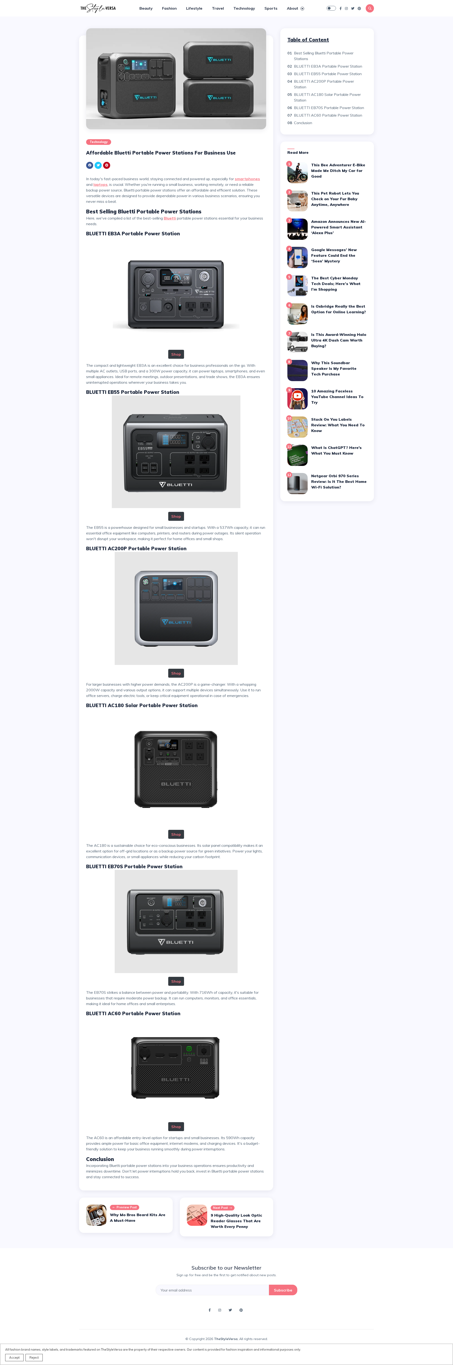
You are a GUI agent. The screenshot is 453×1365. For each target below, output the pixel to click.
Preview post (127, 1207)
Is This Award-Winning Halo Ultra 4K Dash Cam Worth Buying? (338, 340)
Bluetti (170, 218)
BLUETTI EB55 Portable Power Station (328, 73)
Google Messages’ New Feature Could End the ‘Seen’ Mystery (334, 255)
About (293, 8)
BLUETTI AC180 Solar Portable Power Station (327, 97)
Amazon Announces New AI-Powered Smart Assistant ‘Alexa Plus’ (338, 227)
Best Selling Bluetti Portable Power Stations (323, 56)
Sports (270, 8)
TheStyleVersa (226, 1339)
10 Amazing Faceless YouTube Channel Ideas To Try (337, 397)
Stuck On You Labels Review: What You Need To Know (338, 425)
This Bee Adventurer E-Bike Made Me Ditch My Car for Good (338, 171)
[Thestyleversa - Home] (98, 7)
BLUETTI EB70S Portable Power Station (329, 107)
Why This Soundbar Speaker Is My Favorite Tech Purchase (334, 368)
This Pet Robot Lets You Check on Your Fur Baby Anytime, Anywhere (335, 199)
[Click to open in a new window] (341, 8)
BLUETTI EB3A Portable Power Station (328, 66)
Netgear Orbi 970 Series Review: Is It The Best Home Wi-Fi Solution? (339, 481)
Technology (244, 8)
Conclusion (303, 122)
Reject (34, 1357)
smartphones (247, 178)
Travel (218, 8)
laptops (100, 184)
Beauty (146, 8)
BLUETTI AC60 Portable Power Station (328, 115)
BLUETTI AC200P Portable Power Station (324, 84)
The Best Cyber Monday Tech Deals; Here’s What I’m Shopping (336, 284)
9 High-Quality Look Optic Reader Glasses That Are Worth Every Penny (236, 1221)
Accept (14, 1357)
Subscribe (283, 1290)
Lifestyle (194, 8)
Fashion (169, 8)
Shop (176, 354)
